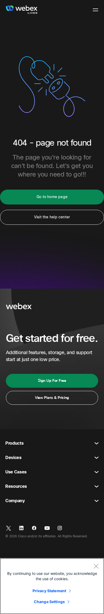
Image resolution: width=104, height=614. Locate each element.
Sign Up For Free (52, 380)
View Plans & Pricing (52, 397)
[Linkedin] (21, 528)
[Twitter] (8, 528)
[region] (52, 586)
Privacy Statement (49, 590)
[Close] (96, 566)
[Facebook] (34, 528)
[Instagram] (60, 528)
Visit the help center (52, 217)
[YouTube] (47, 528)
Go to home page (52, 196)
